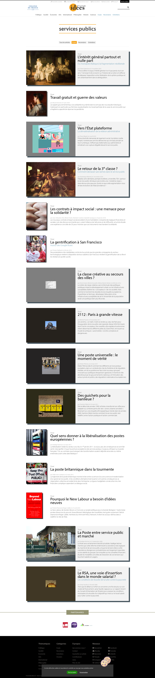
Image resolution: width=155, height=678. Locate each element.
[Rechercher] (128, 7)
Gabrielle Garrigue (89, 218)
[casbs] (65, 625)
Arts (60, 15)
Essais (100, 15)
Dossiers (59, 657)
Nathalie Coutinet (78, 218)
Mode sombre (106, 1)
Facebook (113, 648)
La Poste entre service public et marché (100, 534)
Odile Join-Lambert (58, 474)
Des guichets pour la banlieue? (94, 397)
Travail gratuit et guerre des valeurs (78, 97)
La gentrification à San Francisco (76, 241)
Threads (96, 657)
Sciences (93, 15)
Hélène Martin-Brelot (104, 283)
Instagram (97, 660)
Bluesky (97, 651)
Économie (53, 15)
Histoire (85, 15)
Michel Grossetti (92, 283)
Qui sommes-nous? (83, 1)
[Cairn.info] (86, 625)
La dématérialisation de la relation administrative (99, 131)
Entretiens (116, 15)
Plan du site (76, 663)
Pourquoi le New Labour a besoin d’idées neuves (83, 500)
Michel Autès (68, 218)
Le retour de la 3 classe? (98, 168)
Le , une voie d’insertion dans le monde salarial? (100, 574)
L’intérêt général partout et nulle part (99, 58)
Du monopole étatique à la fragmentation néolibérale (101, 63)
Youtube (113, 651)
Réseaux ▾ (115, 1)
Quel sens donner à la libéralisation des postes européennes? (87, 437)
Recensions (107, 15)
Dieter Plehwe (84, 364)
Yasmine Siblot (84, 404)
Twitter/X (97, 663)
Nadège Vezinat (57, 445)
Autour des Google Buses (61, 245)
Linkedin (112, 654)
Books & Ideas (124, 1)
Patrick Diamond (58, 508)
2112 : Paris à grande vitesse (100, 314)
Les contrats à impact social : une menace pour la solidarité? (87, 210)
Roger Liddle (67, 508)
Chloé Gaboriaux (85, 68)
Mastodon (97, 654)
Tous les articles (96, 1)
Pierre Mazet (83, 136)
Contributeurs (77, 657)
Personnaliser (84, 672)
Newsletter (98, 648)
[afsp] (74, 625)
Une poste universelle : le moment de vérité (98, 356)
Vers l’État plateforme (95, 127)
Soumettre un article (57, 1)
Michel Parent (84, 320)
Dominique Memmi (86, 177)
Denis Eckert (83, 283)
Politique (39, 15)
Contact (75, 651)
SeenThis (113, 657)
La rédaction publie (70, 1)
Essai (80, 54)
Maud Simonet (57, 103)
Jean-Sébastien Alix (58, 218)
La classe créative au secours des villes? (100, 275)
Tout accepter (72, 672)
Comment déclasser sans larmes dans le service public (101, 171)
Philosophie (77, 15)
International (67, 15)
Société (45, 15)
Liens (74, 660)
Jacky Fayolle (84, 584)
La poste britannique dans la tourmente (82, 469)
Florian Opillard (57, 250)
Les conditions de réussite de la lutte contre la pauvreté (102, 579)
